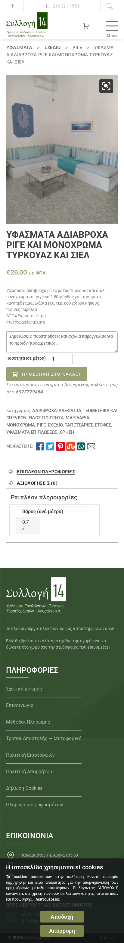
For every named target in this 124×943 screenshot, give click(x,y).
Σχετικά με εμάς (24, 689)
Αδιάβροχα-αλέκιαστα (56, 410)
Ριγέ (77, 47)
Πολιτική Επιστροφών (30, 755)
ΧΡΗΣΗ (66, 432)
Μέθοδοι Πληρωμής (28, 722)
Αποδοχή (62, 917)
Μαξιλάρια (77, 417)
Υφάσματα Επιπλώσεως (31, 432)
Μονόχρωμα (20, 425)
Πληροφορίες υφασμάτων (34, 805)
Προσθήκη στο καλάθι (51, 374)
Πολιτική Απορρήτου (29, 771)
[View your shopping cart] (86, 26)
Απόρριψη (62, 931)
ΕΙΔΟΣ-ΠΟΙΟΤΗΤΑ (46, 417)
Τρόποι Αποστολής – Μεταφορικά (44, 738)
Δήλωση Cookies (24, 788)
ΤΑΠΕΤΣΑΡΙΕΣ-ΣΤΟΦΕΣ (88, 425)
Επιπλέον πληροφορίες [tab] (46, 471)
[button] (106, 86)
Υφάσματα (19, 47)
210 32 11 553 (66, 6)
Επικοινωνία (19, 705)
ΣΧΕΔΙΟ (52, 47)
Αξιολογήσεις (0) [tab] (37, 482)
